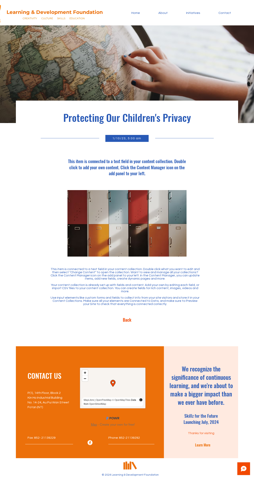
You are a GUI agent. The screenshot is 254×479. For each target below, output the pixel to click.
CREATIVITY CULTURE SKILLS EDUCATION (54, 18)
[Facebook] (90, 442)
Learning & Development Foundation (55, 12)
